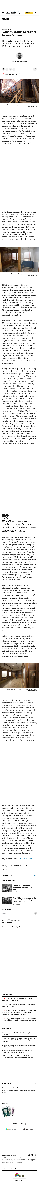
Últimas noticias (8, 995)
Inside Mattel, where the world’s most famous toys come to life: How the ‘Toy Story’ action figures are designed (19, 1039)
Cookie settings (23, 1168)
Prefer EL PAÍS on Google (11, 74)
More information (6, 922)
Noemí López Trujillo (19, 892)
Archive (5, 1104)
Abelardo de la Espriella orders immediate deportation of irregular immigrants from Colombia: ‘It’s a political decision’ (19, 1012)
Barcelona (11, 24)
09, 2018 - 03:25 (22, 64)
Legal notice (7, 1168)
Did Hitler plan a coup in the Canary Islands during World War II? (24, 900)
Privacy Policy (15, 1168)
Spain (5, 19)
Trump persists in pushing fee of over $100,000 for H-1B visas (17, 999)
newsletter (6, 1083)
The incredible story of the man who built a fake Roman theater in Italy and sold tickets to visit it (18, 1056)
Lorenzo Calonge (19, 61)
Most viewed (6, 1028)
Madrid (4, 24)
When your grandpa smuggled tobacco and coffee (22, 887)
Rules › (35, 875)
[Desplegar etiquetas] (35, 913)
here (29, 927)
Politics (4, 913)
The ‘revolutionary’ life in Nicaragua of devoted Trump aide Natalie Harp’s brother (18, 1051)
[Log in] (35, 12)
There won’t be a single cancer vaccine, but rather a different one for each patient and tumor (19, 1019)
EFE (14, 904)
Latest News (19, 24)
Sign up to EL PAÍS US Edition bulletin (16, 866)
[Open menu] (3, 12)
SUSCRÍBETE (29, 12)
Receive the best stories (10, 1088)
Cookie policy (31, 1168)
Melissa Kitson (25, 858)
